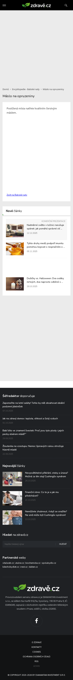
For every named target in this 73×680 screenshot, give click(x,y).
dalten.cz (33, 566)
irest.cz (23, 566)
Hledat (63, 544)
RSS (36, 661)
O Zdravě (36, 642)
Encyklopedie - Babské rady (26, 89)
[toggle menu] (4, 5)
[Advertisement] (36, 46)
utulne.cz (19, 563)
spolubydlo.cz (49, 563)
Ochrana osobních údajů (36, 656)
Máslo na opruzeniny (53, 89)
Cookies (36, 652)
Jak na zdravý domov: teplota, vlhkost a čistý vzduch (30, 418)
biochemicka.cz (32, 563)
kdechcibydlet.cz (11, 566)
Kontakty (37, 647)
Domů (6, 89)
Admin (36, 666)
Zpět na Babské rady (17, 195)
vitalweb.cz (8, 563)
